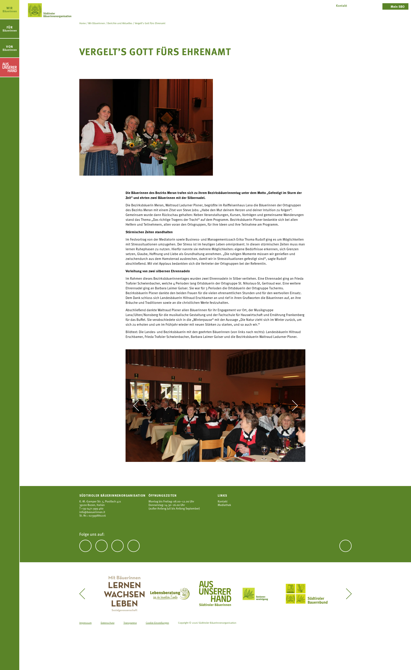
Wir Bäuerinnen (96, 23)
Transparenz (130, 623)
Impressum (85, 623)
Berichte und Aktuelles (119, 23)
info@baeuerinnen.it (92, 512)
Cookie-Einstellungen (157, 623)
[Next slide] (292, 405)
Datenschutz (107, 623)
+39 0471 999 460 (92, 508)
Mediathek (224, 505)
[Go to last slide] (138, 405)
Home (82, 23)
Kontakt (222, 501)
